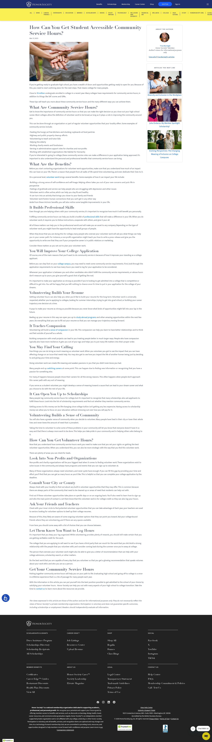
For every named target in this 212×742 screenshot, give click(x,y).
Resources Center (76, 645)
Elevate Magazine (75, 683)
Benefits (99, 4)
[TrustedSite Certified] (124, 728)
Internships (57, 13)
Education (69, 13)
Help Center (154, 674)
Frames (111, 649)
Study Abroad (111, 13)
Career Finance (46, 13)
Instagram (153, 653)
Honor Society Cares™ (78, 674)
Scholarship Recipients (38, 649)
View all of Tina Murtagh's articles (161, 56)
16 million (41, 93)
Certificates (32, 674)
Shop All (111, 640)
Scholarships (111, 4)
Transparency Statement (119, 679)
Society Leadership (76, 679)
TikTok (151, 658)
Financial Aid (144, 13)
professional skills (91, 217)
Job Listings (73, 640)
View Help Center (146, 707)
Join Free (165, 4)
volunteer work (52, 177)
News (38, 13)
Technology (122, 13)
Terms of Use (114, 692)
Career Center (140, 4)
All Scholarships (34, 653)
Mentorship (126, 4)
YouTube (152, 649)
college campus (64, 263)
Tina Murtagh (165, 45)
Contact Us (175, 718)
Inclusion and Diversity (134, 14)
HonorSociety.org (197, 13)
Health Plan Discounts (37, 687)
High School (175, 13)
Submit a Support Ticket (146, 710)
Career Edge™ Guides (37, 679)
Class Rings (113, 653)
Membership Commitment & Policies (166, 683)
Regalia (111, 645)
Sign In (177, 4)
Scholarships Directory (38, 645)
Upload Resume (75, 649)
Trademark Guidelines (118, 683)
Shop (152, 4)
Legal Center (113, 674)
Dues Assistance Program (39, 640)
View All (30, 692)
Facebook (153, 640)
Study (184, 13)
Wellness (155, 13)
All (31, 13)
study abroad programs (86, 317)
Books (102, 13)
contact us (40, 589)
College (166, 13)
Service (79, 13)
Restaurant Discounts (37, 683)
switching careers (54, 368)
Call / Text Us (154, 687)
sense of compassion (59, 330)
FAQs (150, 679)
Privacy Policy (114, 687)
